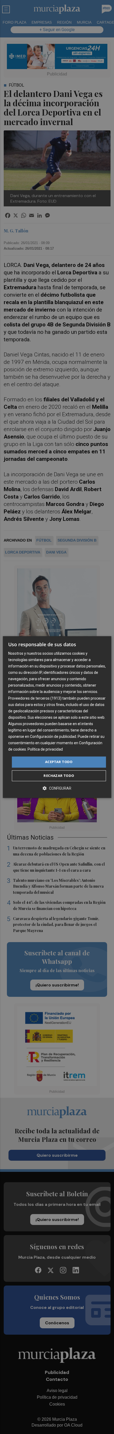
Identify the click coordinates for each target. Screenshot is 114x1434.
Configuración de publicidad (53, 736)
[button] (57, 788)
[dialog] (57, 717)
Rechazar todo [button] (58, 775)
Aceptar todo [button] (59, 762)
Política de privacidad (45, 749)
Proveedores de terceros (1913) (35, 698)
